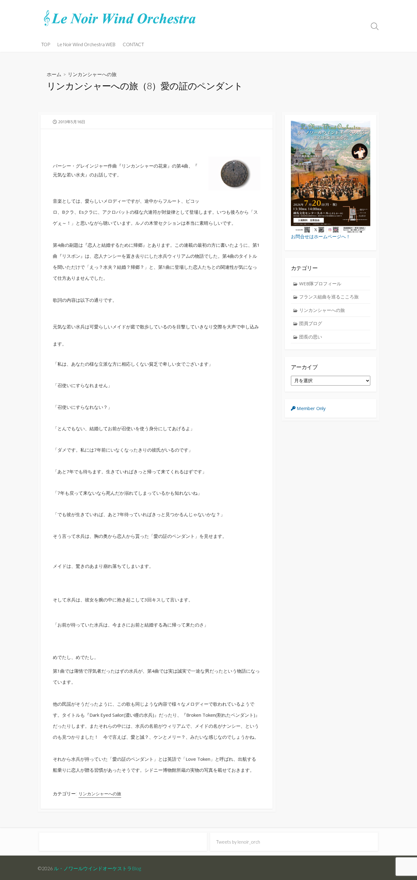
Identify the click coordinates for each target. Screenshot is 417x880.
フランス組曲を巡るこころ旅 (329, 297)
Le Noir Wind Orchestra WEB (86, 44)
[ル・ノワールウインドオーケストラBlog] (120, 18)
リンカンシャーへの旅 (92, 74)
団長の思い (310, 337)
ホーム (54, 74)
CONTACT (133, 44)
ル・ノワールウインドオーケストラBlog (97, 868)
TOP (45, 44)
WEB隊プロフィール (320, 283)
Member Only (311, 408)
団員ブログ (310, 323)
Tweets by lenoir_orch (238, 842)
